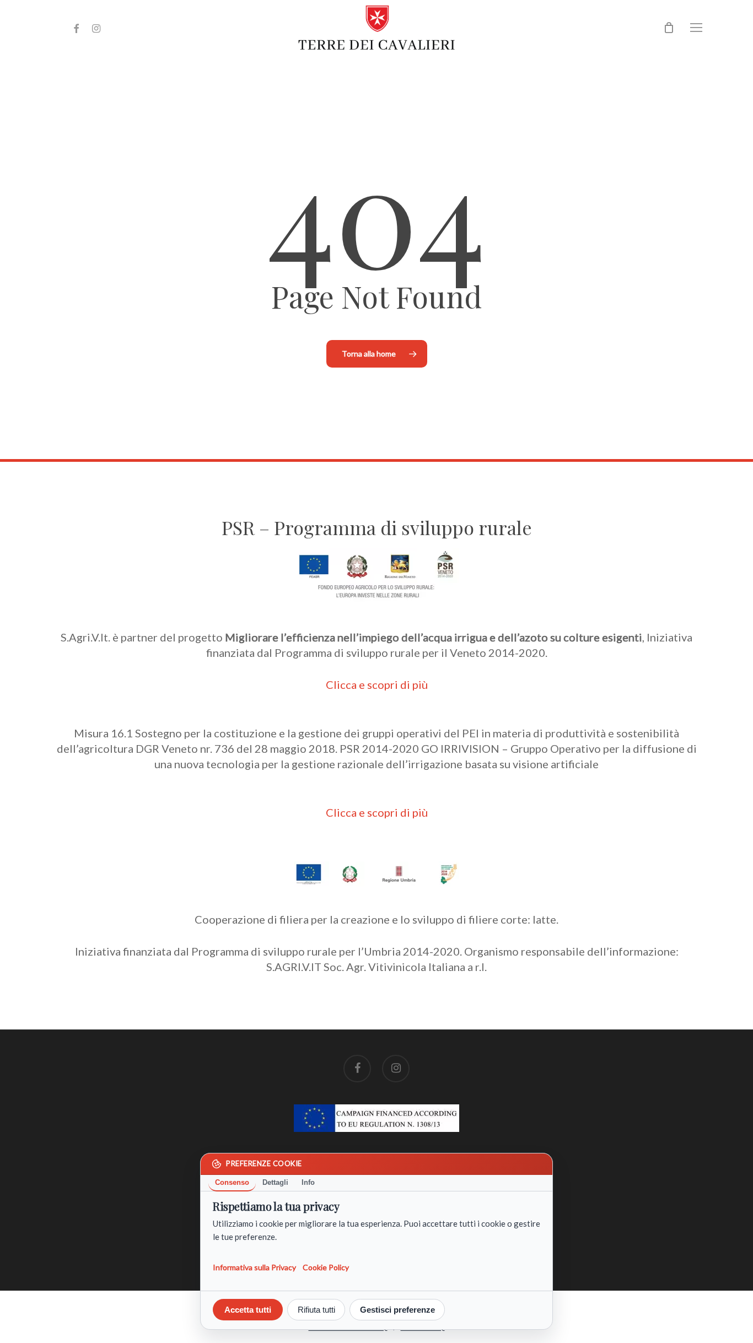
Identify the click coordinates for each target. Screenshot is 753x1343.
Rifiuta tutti (316, 1309)
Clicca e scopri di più (377, 684)
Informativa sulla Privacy (254, 1266)
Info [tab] (308, 1182)
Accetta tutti (247, 1309)
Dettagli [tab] (275, 1182)
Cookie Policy (326, 1266)
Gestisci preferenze (397, 1309)
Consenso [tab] (232, 1182)
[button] (696, 28)
